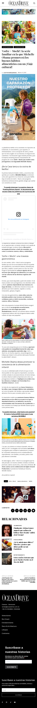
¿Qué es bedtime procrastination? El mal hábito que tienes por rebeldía (27, 580)
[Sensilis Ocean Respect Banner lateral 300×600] (18, 141)
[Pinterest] (21, 510)
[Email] (29, 510)
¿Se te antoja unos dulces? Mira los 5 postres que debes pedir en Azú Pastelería (23, 545)
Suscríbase (18, 695)
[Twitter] (17, 510)
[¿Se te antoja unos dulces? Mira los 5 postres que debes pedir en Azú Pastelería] (7, 545)
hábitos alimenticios (22, 481)
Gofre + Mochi (12, 481)
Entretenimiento (7, 47)
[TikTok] (10, 702)
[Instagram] (6, 702)
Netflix (30, 481)
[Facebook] (13, 510)
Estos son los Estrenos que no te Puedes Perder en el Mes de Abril (24, 560)
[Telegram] (33, 510)
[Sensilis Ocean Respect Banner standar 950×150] (18, 16)
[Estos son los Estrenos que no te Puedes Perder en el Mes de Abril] (7, 559)
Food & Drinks (18, 539)
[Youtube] (14, 702)
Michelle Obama (21, 175)
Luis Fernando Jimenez (10, 72)
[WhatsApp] (25, 510)
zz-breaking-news (19, 47)
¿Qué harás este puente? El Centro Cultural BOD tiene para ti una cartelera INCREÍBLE (9, 581)
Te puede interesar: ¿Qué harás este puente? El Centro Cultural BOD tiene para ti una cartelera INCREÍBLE (18, 414)
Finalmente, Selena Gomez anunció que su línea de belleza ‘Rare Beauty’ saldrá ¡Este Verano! (24, 531)
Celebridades (18, 525)
